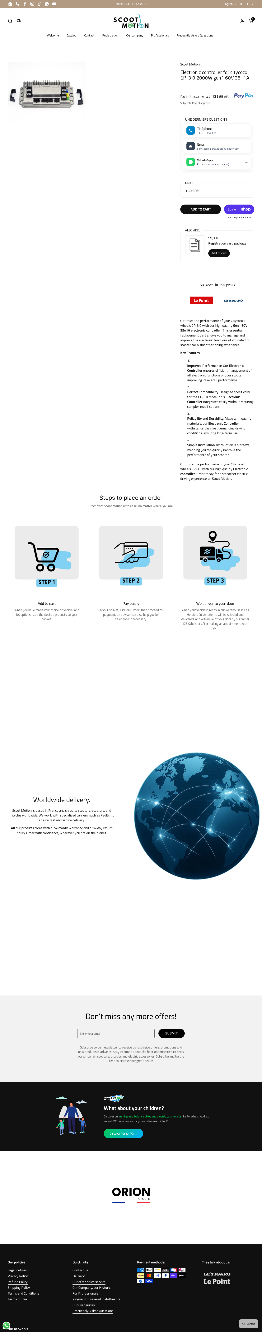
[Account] (242, 20)
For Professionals (85, 1293)
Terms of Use (17, 1299)
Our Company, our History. (91, 1287)
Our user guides (84, 1305)
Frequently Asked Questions (93, 1310)
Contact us (80, 1270)
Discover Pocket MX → (123, 1133)
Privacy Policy (18, 1276)
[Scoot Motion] (131, 21)
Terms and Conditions (23, 1293)
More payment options (239, 217)
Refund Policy (18, 1281)
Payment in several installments (96, 1299)
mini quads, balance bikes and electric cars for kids (150, 1116)
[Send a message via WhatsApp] (6, 1325)
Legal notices (17, 1270)
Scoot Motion (190, 64)
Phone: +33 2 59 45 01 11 (131, 3)
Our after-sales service (89, 1281)
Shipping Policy (19, 1287)
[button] (10, 20)
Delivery (79, 1276)
